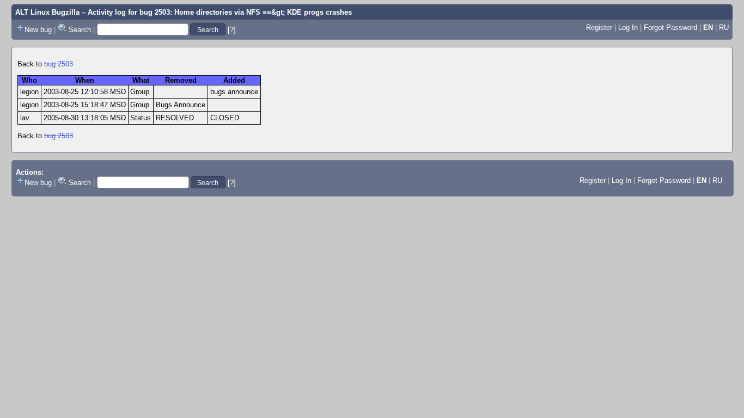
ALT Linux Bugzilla (47, 12)
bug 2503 (58, 64)
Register (599, 27)
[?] (232, 30)
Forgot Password (670, 27)
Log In (628, 27)
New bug (38, 30)
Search (80, 30)
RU (724, 27)
